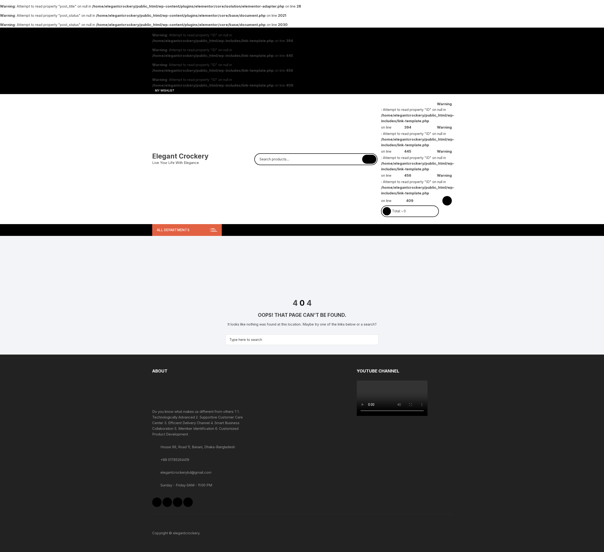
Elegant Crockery (180, 156)
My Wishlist (164, 90)
